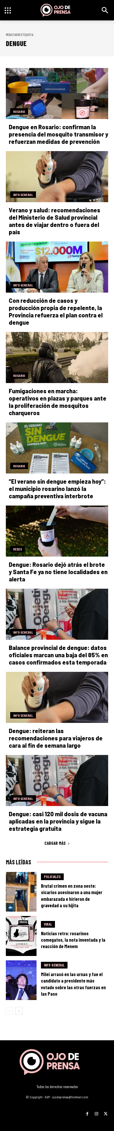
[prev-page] (9, 1011)
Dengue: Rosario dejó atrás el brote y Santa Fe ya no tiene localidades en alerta (58, 572)
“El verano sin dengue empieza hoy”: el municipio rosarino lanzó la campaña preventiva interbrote (57, 488)
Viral (48, 924)
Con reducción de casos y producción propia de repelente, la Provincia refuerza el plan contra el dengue (56, 311)
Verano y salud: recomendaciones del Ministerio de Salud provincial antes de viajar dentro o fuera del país (54, 221)
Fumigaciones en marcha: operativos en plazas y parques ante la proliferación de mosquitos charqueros (57, 401)
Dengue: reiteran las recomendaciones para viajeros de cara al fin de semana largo (56, 738)
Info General (23, 195)
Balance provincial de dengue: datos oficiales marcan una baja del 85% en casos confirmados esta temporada (58, 655)
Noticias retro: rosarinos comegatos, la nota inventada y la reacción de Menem (73, 939)
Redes (17, 549)
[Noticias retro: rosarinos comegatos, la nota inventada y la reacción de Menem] (21, 936)
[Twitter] (105, 1111)
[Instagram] (96, 1111)
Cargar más (55, 843)
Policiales (52, 876)
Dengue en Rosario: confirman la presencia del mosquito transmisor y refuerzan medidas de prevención (58, 134)
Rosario (19, 111)
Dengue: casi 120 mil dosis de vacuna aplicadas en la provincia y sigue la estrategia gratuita (58, 821)
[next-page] (19, 1011)
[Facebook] (87, 1111)
